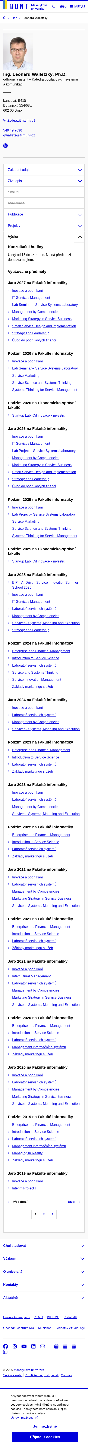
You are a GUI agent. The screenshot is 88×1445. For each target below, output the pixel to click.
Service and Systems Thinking (35, 672)
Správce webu (12, 1375)
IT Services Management (31, 297)
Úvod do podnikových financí (34, 340)
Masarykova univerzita (29, 1370)
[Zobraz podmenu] (78, 1245)
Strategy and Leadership (30, 333)
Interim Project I (24, 1188)
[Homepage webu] (25, 5)
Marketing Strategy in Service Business (42, 319)
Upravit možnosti (22, 1417)
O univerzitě (12, 1271)
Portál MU (70, 1317)
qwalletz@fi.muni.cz (19, 135)
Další (71, 1201)
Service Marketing (26, 375)
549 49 (12, 130)
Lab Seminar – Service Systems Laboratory (45, 305)
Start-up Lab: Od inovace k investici (39, 415)
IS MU (38, 1317)
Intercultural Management (31, 976)
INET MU (53, 1317)
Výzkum (9, 1258)
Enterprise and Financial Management (41, 651)
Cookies (66, 1375)
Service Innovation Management (36, 679)
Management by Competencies (35, 312)
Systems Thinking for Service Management (44, 390)
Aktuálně (10, 1298)
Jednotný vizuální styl (70, 1328)
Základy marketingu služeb (32, 686)
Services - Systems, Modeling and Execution (46, 623)
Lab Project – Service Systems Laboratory (44, 451)
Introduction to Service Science (35, 658)
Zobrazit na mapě (21, 120)
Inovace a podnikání (27, 290)
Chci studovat (14, 1246)
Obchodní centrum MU (18, 1328)
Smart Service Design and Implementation (44, 326)
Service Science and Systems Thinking (42, 382)
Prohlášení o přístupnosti (42, 1375)
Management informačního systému (39, 1047)
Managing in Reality (27, 1153)
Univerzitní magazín (16, 1317)
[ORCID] (6, 146)
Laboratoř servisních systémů (34, 608)
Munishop (44, 1328)
